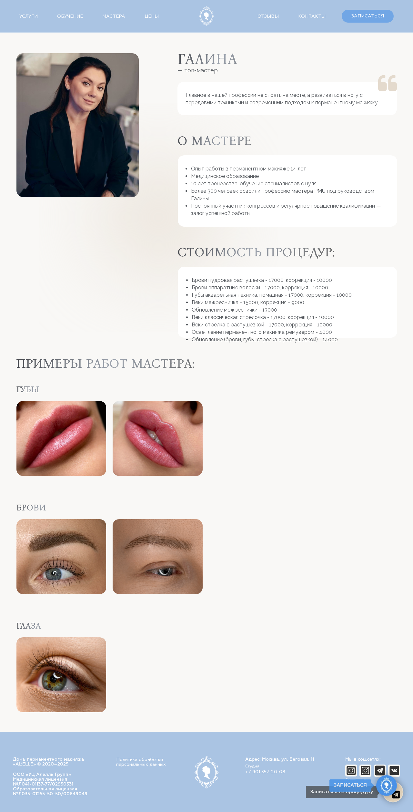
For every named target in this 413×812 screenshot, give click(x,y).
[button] (368, 16)
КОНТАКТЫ (312, 16)
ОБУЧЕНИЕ (70, 16)
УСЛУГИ (28, 16)
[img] (365, 770)
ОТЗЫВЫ (268, 16)
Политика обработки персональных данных (141, 762)
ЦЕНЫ (152, 16)
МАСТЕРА (113, 16)
